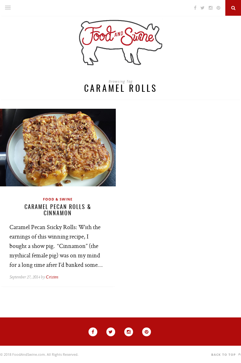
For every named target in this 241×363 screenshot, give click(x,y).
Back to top (224, 354)
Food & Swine (57, 199)
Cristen (52, 277)
